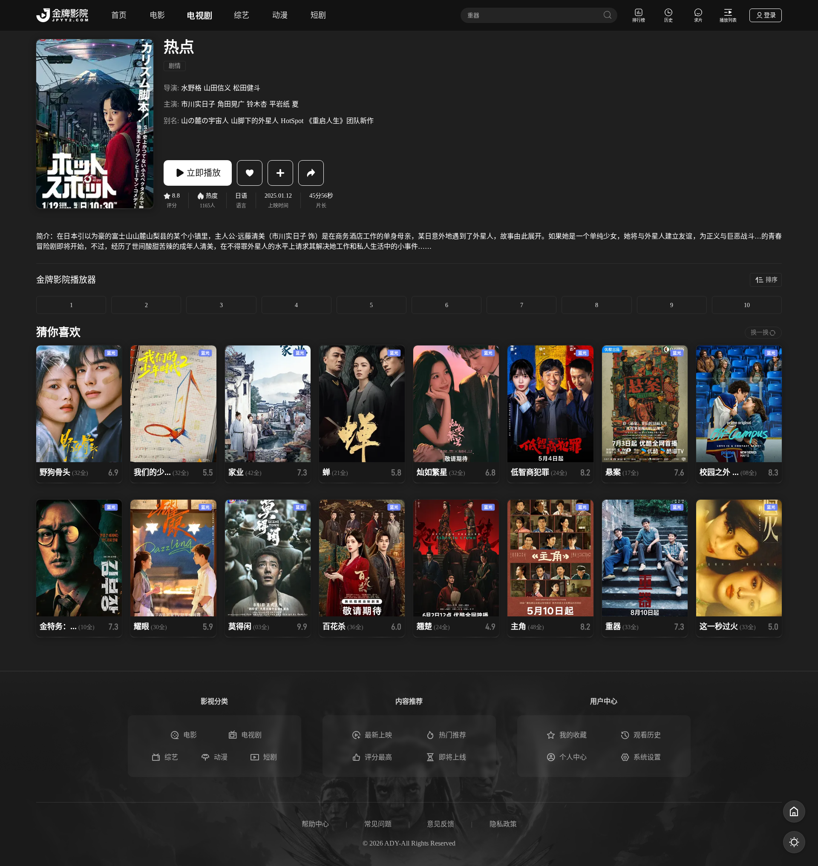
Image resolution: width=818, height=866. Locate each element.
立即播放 (204, 173)
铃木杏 (257, 104)
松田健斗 (246, 88)
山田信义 (217, 88)
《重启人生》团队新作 (339, 120)
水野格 (191, 88)
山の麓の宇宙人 (205, 120)
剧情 (175, 66)
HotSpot (292, 120)
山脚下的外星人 (255, 120)
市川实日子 (198, 104)
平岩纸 (279, 104)
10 (747, 305)
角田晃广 (231, 104)
